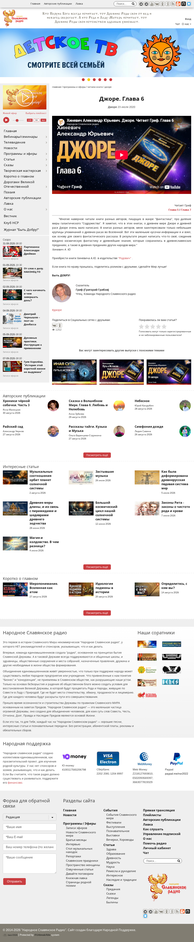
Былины (112, 902)
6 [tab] (110, 79)
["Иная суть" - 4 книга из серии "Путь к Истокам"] (74, 371)
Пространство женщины (83, 865)
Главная (35, 3)
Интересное (114, 875)
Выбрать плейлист (36, 113)
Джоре (112, 106)
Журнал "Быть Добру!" (21, 230)
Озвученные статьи (79, 869)
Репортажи (73, 856)
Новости (10, 148)
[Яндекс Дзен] (167, 4)
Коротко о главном (19, 176)
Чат (177, 24)
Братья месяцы (76, 839)
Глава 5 (173, 209)
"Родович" (125, 258)
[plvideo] (183, 4)
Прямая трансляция (159, 810)
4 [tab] (99, 79)
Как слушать (153, 829)
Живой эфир (10, 113)
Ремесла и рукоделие (121, 871)
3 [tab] (94, 79)
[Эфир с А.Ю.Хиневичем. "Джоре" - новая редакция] (121, 371)
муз (43, 120)
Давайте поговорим (79, 873)
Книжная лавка (76, 878)
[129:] (97, 52)
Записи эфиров (76, 828)
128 (29, 120)
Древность (113, 858)
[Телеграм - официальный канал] (141, 4)
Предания (113, 889)
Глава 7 (186, 209)
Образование (115, 853)
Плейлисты (152, 815)
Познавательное (117, 831)
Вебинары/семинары (21, 137)
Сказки (111, 893)
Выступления (115, 826)
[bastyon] (189, 4)
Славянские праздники (82, 860)
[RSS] (173, 4)
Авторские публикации (58, 3)
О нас (8, 209)
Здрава (111, 849)
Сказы (8, 165)
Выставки (113, 835)
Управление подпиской (162, 834)
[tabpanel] (97, 52)
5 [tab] (105, 79)
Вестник (10, 216)
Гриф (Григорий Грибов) (92, 289)
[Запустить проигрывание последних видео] (24, 97)
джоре (58, 309)
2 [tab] (88, 79)
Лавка (79, 3)
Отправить (14, 881)
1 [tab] (83, 79)
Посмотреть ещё (97, 455)
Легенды (112, 897)
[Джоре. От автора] (169, 371)
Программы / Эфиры (79, 823)
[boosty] (178, 4)
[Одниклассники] (162, 4)
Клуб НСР (11, 223)
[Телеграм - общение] (146, 4)
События (110, 810)
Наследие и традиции (121, 879)
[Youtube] (151, 4)
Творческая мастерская (22, 171)
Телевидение (14, 142)
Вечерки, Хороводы (120, 839)
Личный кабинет (157, 848)
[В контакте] (157, 4)
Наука (110, 866)
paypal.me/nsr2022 (176, 773)
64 (36, 120)
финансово (15, 782)
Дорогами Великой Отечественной (19, 184)
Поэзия (9, 192)
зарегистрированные (179, 331)
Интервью (73, 844)
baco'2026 (12, 935)
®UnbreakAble (42, 934)
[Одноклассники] (59, 325)
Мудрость (113, 862)
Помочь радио (155, 843)
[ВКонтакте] (54, 325)
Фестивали (113, 822)
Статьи (9, 159)
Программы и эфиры (20, 154)
